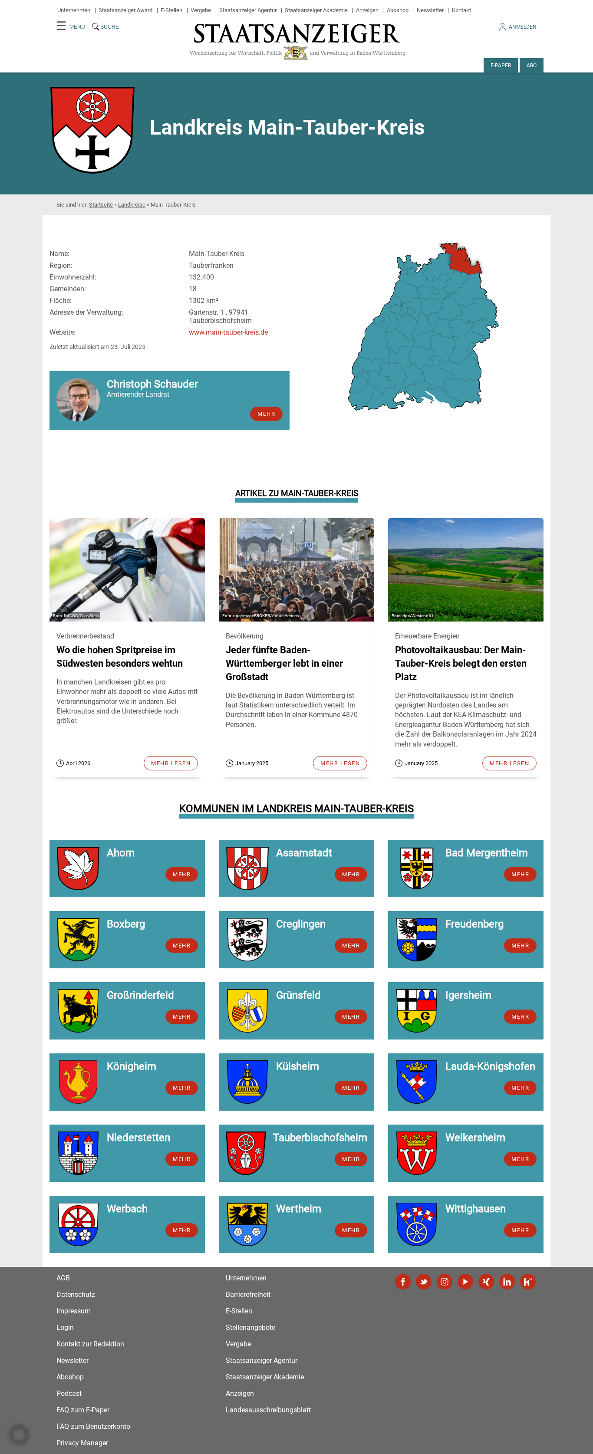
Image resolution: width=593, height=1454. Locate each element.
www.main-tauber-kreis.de (228, 332)
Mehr (266, 414)
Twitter (423, 1281)
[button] (19, 1435)
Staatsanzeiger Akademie (316, 10)
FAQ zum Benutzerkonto (93, 1426)
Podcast (69, 1393)
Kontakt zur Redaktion (90, 1344)
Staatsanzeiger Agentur (248, 10)
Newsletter (430, 10)
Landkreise (131, 204)
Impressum (73, 1311)
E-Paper (501, 66)
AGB (63, 1278)
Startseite (101, 204)
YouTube (465, 1281)
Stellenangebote (250, 1327)
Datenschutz (75, 1294)
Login (65, 1327)
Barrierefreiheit (248, 1294)
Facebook (403, 1281)
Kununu (528, 1281)
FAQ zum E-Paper (82, 1410)
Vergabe (201, 10)
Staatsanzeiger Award (125, 10)
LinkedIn (507, 1281)
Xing (486, 1281)
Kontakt (461, 10)
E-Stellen (171, 10)
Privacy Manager (82, 1443)
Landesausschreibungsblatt (268, 1410)
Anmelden (523, 27)
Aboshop (398, 10)
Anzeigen (367, 10)
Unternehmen (73, 10)
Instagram (444, 1281)
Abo (532, 66)
